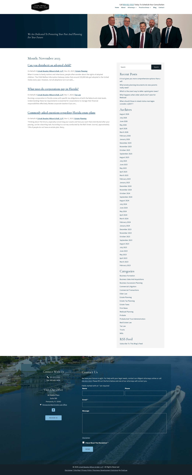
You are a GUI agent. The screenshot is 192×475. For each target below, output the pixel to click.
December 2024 (125, 186)
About (123, 8)
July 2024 (123, 204)
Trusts (122, 330)
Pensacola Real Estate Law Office (54, 405)
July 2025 (123, 161)
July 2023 (123, 247)
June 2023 (124, 251)
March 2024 (124, 218)
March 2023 (124, 262)
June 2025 (124, 164)
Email (85, 399)
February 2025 (125, 179)
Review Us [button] (53, 418)
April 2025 (123, 172)
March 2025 (124, 175)
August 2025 (124, 157)
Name (84, 388)
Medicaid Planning (126, 312)
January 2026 (125, 139)
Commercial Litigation (128, 286)
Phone (127, 388)
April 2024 (123, 215)
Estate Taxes (124, 304)
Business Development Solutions (105, 470)
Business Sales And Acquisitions (132, 279)
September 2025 (126, 154)
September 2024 (126, 197)
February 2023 (125, 265)
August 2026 (124, 114)
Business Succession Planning (131, 283)
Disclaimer (86, 438)
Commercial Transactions (129, 290)
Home (117, 8)
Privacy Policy (87, 470)
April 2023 (123, 258)
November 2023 (126, 233)
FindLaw (124, 470)
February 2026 (125, 136)
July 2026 (123, 118)
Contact (161, 8)
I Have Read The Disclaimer (96, 443)
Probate (123, 315)
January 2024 (125, 226)
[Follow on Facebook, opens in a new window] (53, 410)
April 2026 (123, 128)
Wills (121, 333)
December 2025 (125, 143)
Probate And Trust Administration (132, 319)
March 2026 (124, 132)
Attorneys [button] (131, 8)
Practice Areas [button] (144, 8)
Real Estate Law (126, 322)
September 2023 (126, 240)
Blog (154, 8)
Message (85, 411)
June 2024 (124, 208)
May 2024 (123, 211)
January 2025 (125, 182)
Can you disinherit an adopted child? (49, 65)
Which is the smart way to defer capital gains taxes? (139, 91)
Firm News (124, 308)
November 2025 (126, 146)
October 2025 (125, 150)
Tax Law (77, 95)
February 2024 (125, 222)
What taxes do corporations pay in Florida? (53, 89)
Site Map (77, 470)
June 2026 (124, 121)
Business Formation (127, 276)
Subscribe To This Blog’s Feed (131, 343)
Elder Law (123, 294)
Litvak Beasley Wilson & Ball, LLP (50, 71)
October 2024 (125, 193)
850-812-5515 (128, 4)
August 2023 (124, 244)
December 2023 (125, 229)
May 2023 (123, 254)
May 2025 (123, 168)
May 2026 (123, 125)
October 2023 (125, 236)
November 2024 (126, 190)
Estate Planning (81, 71)
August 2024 (124, 200)
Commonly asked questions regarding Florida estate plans (61, 112)
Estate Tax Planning (127, 301)
